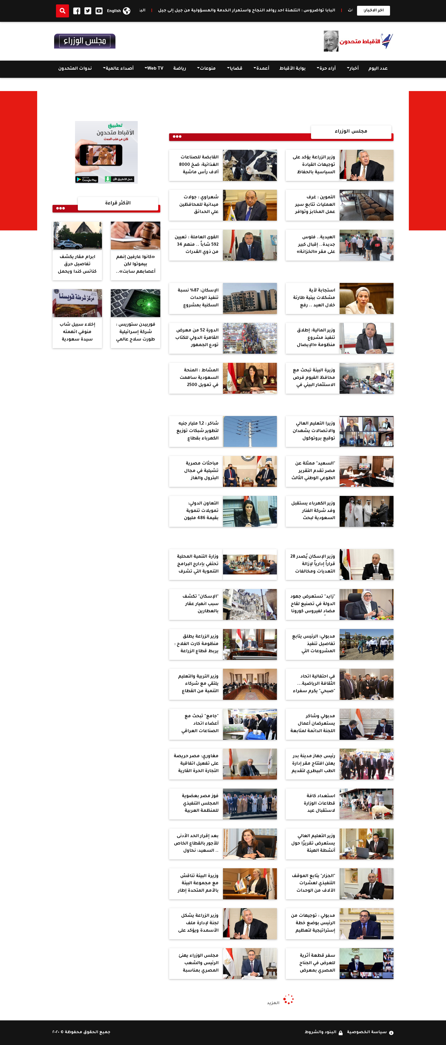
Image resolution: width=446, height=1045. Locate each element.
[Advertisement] (427, 160)
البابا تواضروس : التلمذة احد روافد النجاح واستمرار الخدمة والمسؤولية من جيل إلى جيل (315, 11)
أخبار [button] (354, 69)
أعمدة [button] (262, 69)
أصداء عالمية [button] (120, 69)
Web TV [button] (155, 69)
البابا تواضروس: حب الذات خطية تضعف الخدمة (166, 11)
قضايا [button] (236, 69)
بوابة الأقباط (292, 69)
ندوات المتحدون (75, 69)
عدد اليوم (378, 69)
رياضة (179, 69)
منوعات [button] (208, 69)
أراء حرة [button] (327, 69)
